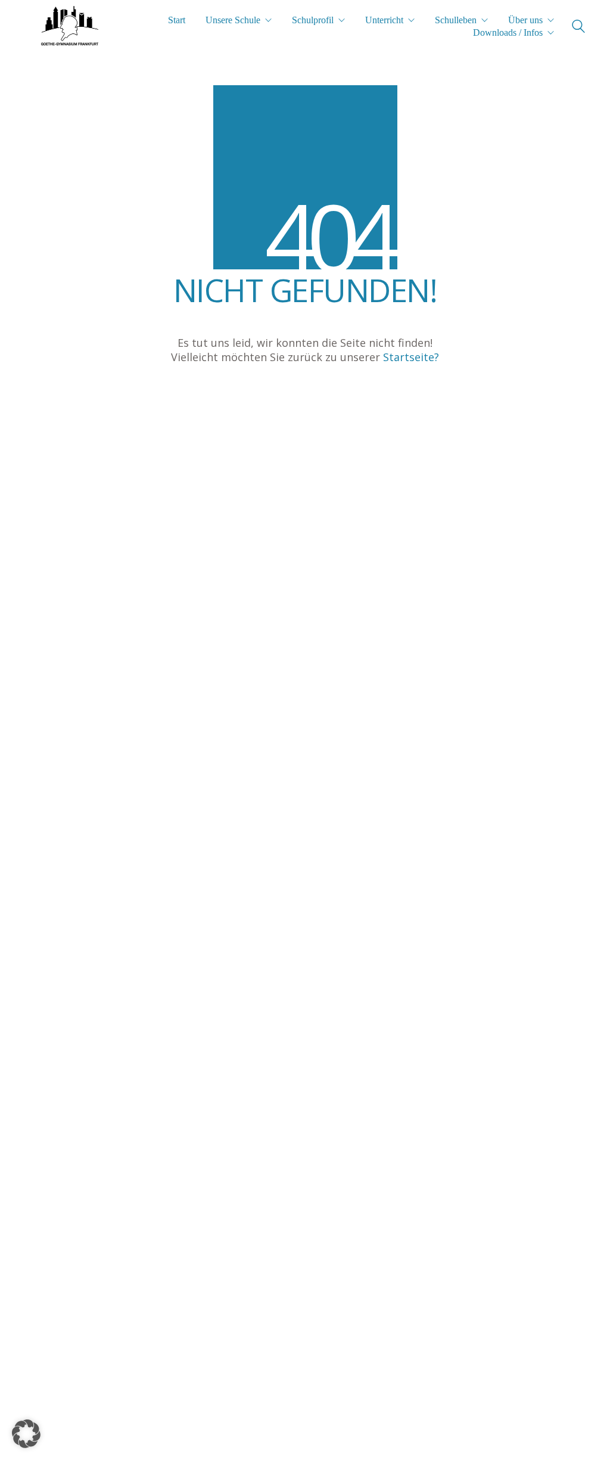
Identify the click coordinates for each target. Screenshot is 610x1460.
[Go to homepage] (69, 26)
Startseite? (411, 357)
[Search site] (578, 27)
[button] (26, 1434)
